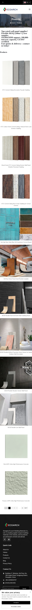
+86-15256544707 (11, 580)
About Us (6, 549)
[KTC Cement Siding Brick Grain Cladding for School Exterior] (16, 186)
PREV (6, 508)
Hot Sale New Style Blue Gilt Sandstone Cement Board (16, 242)
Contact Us (6, 558)
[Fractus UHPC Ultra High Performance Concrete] (16, 483)
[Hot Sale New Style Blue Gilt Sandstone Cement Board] (16, 224)
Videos (5, 552)
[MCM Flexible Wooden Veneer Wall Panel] (16, 373)
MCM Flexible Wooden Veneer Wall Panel (16, 390)
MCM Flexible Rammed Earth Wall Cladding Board (16, 315)
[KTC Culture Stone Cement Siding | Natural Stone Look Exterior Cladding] (16, 109)
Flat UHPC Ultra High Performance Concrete (16, 464)
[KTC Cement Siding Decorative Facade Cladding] (16, 72)
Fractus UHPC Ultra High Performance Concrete (16, 501)
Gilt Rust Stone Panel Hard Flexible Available (16, 279)
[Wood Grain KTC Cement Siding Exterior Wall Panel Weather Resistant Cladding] (16, 147)
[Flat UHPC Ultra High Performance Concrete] (16, 446)
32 (22, 508)
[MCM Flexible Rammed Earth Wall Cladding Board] (16, 297)
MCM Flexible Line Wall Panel (16, 427)
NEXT (26, 508)
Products (19, 23)
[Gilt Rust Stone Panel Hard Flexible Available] (16, 261)
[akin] (10, 9)
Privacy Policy (7, 563)
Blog (4, 561)
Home (13, 23)
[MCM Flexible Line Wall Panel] (16, 409)
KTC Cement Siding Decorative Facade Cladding (16, 90)
